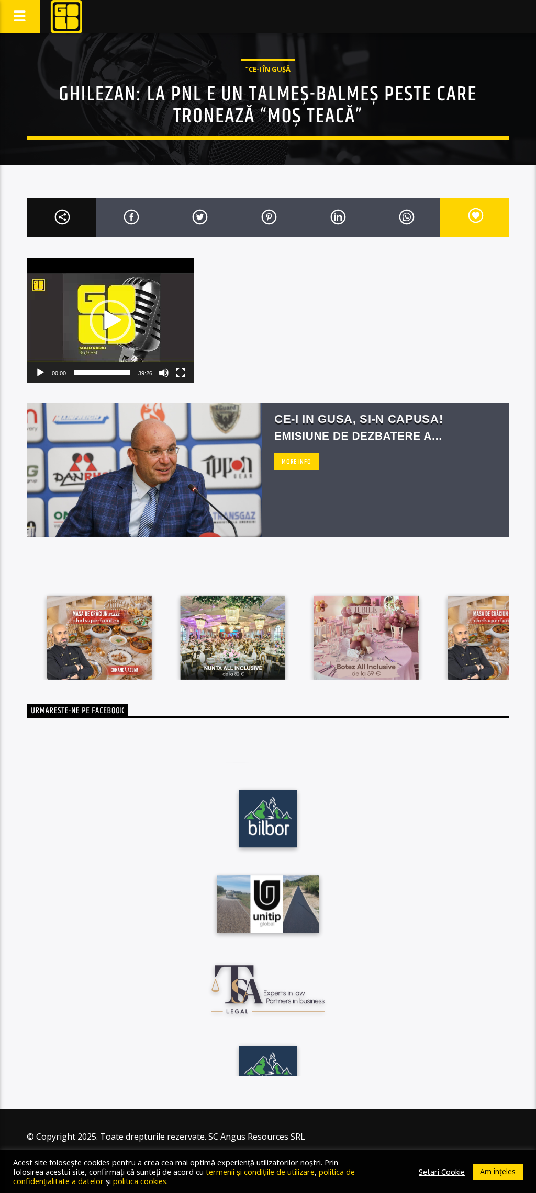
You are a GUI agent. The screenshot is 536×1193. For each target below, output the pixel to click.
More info (296, 461)
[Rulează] (40, 373)
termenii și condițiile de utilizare (260, 1171)
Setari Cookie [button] (442, 1171)
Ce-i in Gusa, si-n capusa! (358, 419)
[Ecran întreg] (180, 373)
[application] (110, 320)
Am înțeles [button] (498, 1171)
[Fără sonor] (164, 373)
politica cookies (139, 1181)
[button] (110, 320)
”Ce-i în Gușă (268, 69)
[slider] (102, 372)
